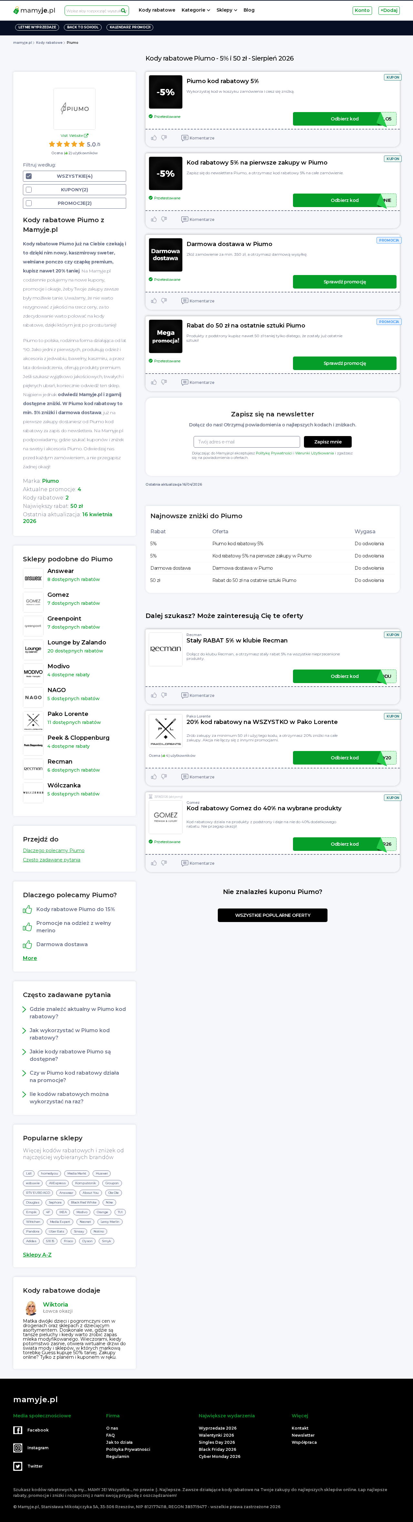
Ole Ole (113, 1193)
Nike (109, 1202)
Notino (99, 1231)
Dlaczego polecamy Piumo (54, 850)
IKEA (62, 1212)
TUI (120, 1212)
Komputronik (85, 1183)
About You (90, 1193)
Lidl (28, 1173)
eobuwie (32, 1183)
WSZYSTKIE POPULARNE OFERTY (272, 915)
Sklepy (224, 10)
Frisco (68, 1241)
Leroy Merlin (110, 1222)
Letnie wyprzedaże (37, 27)
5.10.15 (50, 1241)
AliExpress (57, 1183)
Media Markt (76, 1173)
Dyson (87, 1241)
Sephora (55, 1202)
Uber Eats (56, 1231)
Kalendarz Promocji (130, 27)
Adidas (31, 1241)
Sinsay (79, 1231)
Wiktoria (55, 1304)
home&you (49, 1173)
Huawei (102, 1173)
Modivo (81, 1212)
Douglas (32, 1202)
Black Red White (83, 1202)
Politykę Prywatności (274, 453)
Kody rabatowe (157, 10)
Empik (31, 1212)
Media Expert (60, 1222)
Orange (102, 1212)
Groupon (112, 1183)
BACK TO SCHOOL (82, 27)
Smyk (106, 1241)
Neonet (85, 1222)
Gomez (193, 802)
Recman (194, 635)
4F (48, 1212)
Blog (249, 10)
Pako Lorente (198, 716)
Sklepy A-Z (37, 1255)
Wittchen (33, 1222)
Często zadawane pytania (51, 860)
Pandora (32, 1231)
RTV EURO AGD (38, 1193)
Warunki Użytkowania (314, 453)
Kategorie (193, 10)
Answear (66, 1193)
